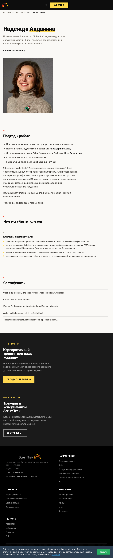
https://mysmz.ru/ (73, 153)
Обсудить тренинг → (19, 379)
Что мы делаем (66, 494)
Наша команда (65, 499)
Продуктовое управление (70, 469)
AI (59, 482)
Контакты (18, 473)
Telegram (10, 476)
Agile (61, 465)
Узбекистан (11, 528)
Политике (56, 554)
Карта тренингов (13, 494)
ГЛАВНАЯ (7, 12)
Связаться (59, 5)
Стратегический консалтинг (71, 478)
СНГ (7, 536)
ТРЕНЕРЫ (19, 12)
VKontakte (22, 476)
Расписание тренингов (16, 499)
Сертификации (12, 503)
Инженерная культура (69, 473)
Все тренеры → (15, 433)
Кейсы (61, 503)
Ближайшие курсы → (14, 50)
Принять (103, 552)
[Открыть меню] (108, 5)
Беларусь (10, 532)
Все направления (67, 461)
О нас (8, 473)
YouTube (33, 476)
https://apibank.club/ (60, 148)
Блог (61, 507)
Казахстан (10, 524)
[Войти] (46, 5)
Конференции (12, 507)
